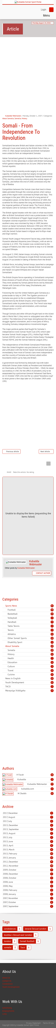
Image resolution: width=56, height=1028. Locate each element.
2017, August (27, 817)
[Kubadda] (8, 780)
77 (52, 784)
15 (52, 678)
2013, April (27, 845)
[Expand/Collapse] (19, 605)
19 (52, 646)
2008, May (27, 886)
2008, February (27, 890)
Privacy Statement (33, 1023)
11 (52, 634)
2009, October (27, 869)
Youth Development (10, 987)
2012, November (28, 865)
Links (4, 1014)
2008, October (27, 877)
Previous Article (12, 451)
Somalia (17, 118)
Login (43, 9)
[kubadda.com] (10, 789)
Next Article (45, 451)
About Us (6, 977)
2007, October (27, 902)
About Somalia (8, 118)
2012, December (27, 861)
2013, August (27, 833)
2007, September (27, 906)
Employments (8, 1011)
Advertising (7, 1007)
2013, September (27, 829)
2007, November (27, 898)
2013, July (27, 837)
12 (52, 682)
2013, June (27, 841)
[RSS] (3, 605)
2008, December (27, 873)
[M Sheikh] (8, 794)
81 (52, 606)
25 (52, 614)
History (24, 118)
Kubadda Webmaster (13, 116)
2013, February (28, 853)
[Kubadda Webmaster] (13, 784)
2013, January (28, 857)
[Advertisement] (28, 70)
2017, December (27, 813)
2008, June (27, 882)
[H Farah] (7, 775)
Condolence (7, 983)
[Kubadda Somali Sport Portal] (28, 2)
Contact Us (6, 981)
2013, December (27, 825)
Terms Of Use (48, 1023)
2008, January (27, 894)
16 (52, 775)
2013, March (27, 849)
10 (52, 638)
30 (52, 610)
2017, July (27, 821)
